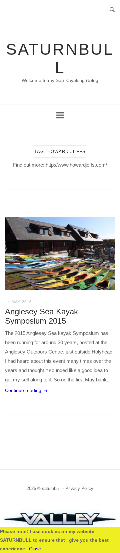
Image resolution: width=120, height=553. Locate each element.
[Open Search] (112, 10)
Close (35, 548)
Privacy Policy (79, 488)
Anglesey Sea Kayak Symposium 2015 (41, 316)
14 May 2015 (18, 302)
